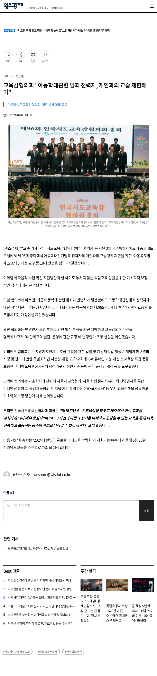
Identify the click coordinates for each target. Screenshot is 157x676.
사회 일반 (18, 76)
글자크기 (45, 53)
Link (21, 53)
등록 (146, 511)
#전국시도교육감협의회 (16, 652)
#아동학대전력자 (47, 652)
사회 (5, 76)
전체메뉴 (152, 6)
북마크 (8, 53)
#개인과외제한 (73, 652)
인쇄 (33, 53)
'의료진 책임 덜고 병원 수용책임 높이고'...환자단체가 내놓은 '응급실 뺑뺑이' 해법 (57, 30)
